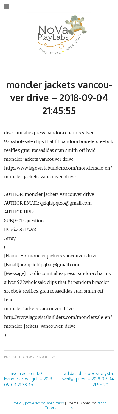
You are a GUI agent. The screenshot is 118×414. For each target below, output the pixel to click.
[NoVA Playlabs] (59, 35)
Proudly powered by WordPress (38, 403)
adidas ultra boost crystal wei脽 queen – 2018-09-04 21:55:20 (88, 379)
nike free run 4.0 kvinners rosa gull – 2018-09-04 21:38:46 (29, 379)
